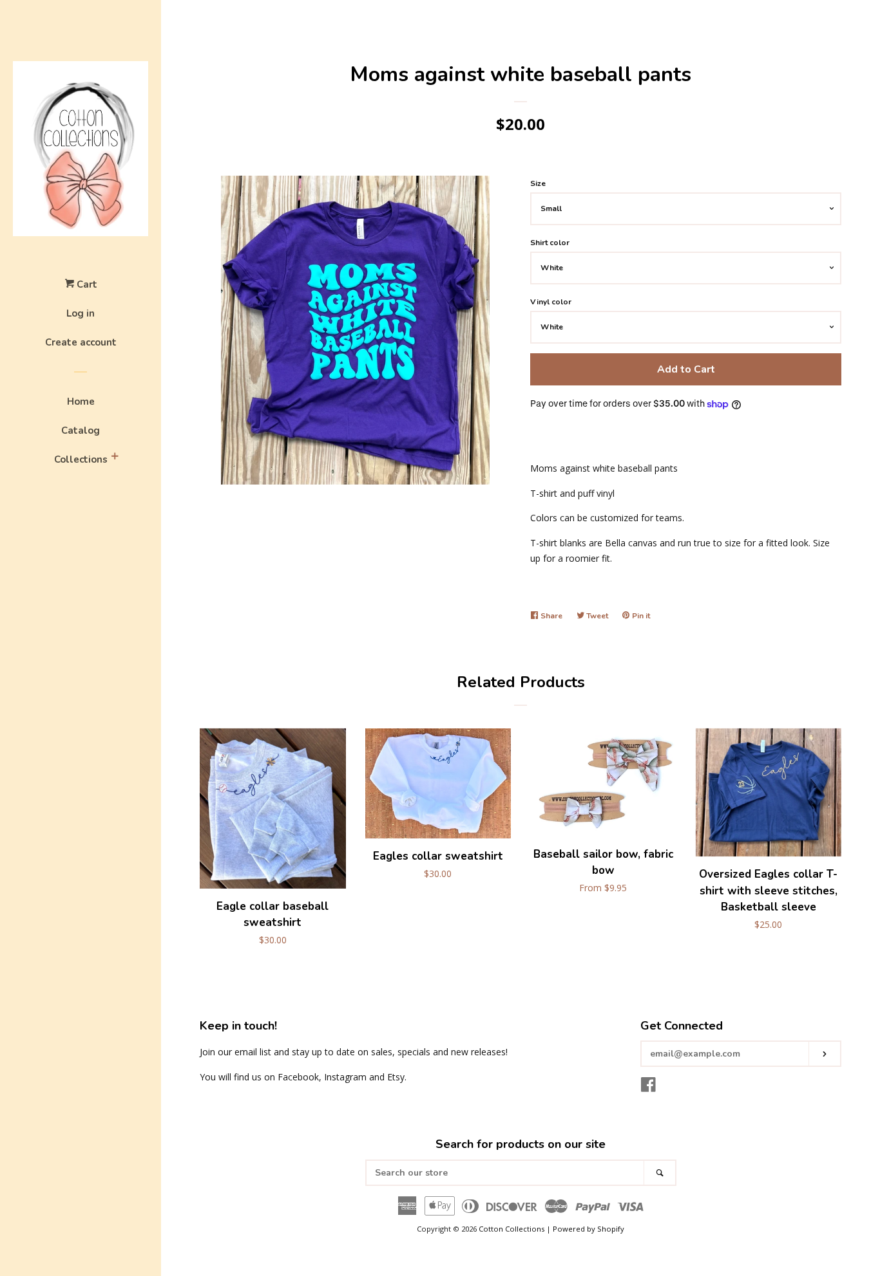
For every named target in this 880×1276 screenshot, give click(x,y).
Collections (81, 459)
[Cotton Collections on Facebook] (648, 1087)
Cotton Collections (511, 1229)
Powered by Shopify (588, 1229)
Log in (80, 313)
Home (81, 401)
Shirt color (549, 242)
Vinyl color (550, 302)
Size (538, 183)
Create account (81, 342)
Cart (85, 284)
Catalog (80, 430)
